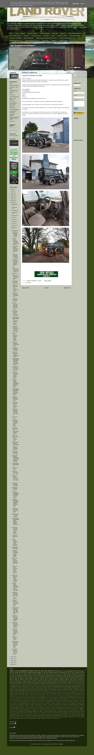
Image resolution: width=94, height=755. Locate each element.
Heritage (59, 689)
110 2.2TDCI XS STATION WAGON (73, 694)
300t (83, 696)
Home (11, 33)
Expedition (18, 680)
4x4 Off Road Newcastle (42, 697)
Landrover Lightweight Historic (58, 707)
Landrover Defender (13, 127)
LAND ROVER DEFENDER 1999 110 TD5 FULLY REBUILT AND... (15, 391)
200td (77, 696)
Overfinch (36, 712)
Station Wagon (37, 672)
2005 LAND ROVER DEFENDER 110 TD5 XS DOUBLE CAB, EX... (15, 458)
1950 (81, 678)
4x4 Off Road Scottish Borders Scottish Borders (56, 697)
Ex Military (76, 672)
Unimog (51, 694)
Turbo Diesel (43, 716)
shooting (53, 718)
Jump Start (55, 705)
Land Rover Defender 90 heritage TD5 (15, 295)
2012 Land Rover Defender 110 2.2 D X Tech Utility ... (15, 478)
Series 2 (82, 671)
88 (81, 672)
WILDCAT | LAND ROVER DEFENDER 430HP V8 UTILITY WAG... (15, 383)
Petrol (44, 675)
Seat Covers (23, 715)
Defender (19, 683)
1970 (16, 678)
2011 (30, 686)
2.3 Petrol (63, 690)
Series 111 (14, 676)
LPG (60, 682)
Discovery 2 (58, 703)
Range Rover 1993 (28, 714)
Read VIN (44, 714)
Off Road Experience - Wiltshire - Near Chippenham (34, 711)
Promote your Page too (14, 130)
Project (12, 685)
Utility (58, 716)
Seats (19, 694)
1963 (13, 675)
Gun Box (15, 705)
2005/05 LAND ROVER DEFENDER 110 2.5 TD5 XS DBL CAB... (15, 587)
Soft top (59, 675)
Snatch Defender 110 (34, 694)
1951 (27, 685)
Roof (70, 714)
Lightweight (70, 671)
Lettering (81, 707)
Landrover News (68, 707)
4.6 (11, 697)
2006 (42, 685)
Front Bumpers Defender (58, 686)
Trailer (38, 716)
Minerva (65, 682)
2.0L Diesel (32, 696)
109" (17, 672)
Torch (30, 716)
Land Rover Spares (72, 680)
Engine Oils (63, 33)
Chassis (50, 686)
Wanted (62, 716)
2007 (51, 679)
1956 (20, 676)
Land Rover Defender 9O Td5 (14, 300)
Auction (78, 674)
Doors (83, 703)
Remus (12, 694)
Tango (13, 716)
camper (73, 676)
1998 (66, 679)
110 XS (15, 682)
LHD (66, 686)
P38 (17, 690)
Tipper (70, 682)
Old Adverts (30, 712)
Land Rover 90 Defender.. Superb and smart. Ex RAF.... (15, 276)
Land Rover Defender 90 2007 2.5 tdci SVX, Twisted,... (15, 625)
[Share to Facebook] (49, 280)
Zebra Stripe (81, 716)
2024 (12, 191)
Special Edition (40, 715)
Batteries (60, 700)
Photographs (65, 712)
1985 (41, 678)
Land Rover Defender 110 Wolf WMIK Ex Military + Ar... (14, 262)
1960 (16, 679)
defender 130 (64, 678)
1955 (11, 679)
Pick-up (57, 674)
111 (20, 696)
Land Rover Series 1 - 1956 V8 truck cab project (15, 651)
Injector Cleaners (38, 705)
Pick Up (70, 687)
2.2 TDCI (15, 689)
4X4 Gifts (25, 687)
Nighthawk (81, 708)
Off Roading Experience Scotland (21, 712)
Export (24, 683)
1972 (45, 672)
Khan (65, 705)
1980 (69, 675)
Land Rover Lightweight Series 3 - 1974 (15, 510)
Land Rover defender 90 (14, 536)
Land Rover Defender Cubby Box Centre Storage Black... (15, 375)
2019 (12, 200)
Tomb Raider (52, 678)
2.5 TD (67, 690)
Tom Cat (21, 716)
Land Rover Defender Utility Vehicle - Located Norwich (14, 578)
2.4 (50, 696)
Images (32, 705)
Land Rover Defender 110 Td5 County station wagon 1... (15, 530)
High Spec (27, 705)
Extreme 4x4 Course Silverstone (54, 704)
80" (19, 674)
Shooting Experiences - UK (16, 40)
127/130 (26, 696)
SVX (16, 694)
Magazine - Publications (74, 689)
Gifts (43, 676)
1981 (57, 676)
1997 (31, 679)
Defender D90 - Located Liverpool (15, 515)
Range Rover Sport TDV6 (71, 693)
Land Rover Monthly (45, 683)
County (69, 672)
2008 (56, 679)
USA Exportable (14, 686)
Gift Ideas (19, 675)
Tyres (55, 716)
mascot (63, 694)
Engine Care (27, 704)
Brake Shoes (76, 700)
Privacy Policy (45, 40)
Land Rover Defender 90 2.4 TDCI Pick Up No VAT (15, 313)
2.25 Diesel (25, 686)
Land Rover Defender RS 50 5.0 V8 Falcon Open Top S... (15, 411)
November (14, 207)
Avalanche (56, 700)
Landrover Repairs (22, 693)
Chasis (14, 683)
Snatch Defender (25, 694)
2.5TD (71, 690)
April (13, 223)
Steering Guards (48, 715)
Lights (11, 708)
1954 (75, 682)
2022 (12, 194)
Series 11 (79, 685)
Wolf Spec (17, 685)
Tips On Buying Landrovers (75, 33)
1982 (62, 676)
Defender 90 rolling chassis (15, 638)
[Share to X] (47, 280)
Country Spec (38, 687)
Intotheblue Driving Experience (33, 683)
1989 (21, 679)
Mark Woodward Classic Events (44, 708)
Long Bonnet (22, 708)
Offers (50, 693)
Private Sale (21, 690)
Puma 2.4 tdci (28, 690)
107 (64, 683)
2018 (12, 202)
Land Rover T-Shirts (62, 35)
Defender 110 (52, 672)
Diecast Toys (48, 703)
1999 (67, 676)
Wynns (59, 694)
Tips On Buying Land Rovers (13, 103)
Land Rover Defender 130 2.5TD (15, 452)
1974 (62, 674)
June (13, 219)
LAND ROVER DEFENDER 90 (15, 464)
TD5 (15, 674)
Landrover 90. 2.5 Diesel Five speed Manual (15, 368)
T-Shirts (64, 715)
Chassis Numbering (44, 33)
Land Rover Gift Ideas (75, 35)
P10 (39, 712)
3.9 (41, 689)
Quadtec (78, 712)
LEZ (68, 705)
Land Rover (12, 723)
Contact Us (54, 40)
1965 (65, 675)
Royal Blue (75, 714)
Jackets (44, 705)
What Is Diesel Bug (14, 85)
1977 (52, 676)
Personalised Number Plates (57, 712)
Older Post (67, 288)
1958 (29, 674)
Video (14, 687)
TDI (47, 694)
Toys (61, 683)
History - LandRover (20, 33)
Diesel (54, 703)
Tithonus (17, 716)
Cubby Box (76, 701)
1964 (36, 678)
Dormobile (12, 704)
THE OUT (73, 715)
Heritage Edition (21, 705)
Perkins (48, 712)
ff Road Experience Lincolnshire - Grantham (37, 718)
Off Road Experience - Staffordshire (17, 711)
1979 (52, 674)
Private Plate (54, 693)
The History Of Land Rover (13, 112)
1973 (39, 675)
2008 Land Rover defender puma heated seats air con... (14, 570)
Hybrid (16, 693)
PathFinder (44, 712)
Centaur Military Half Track (25, 701)
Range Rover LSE (37, 714)
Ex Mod (26, 676)
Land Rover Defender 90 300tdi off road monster (14, 234)
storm (58, 718)
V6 (42, 690)
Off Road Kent (77, 711)
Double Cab (40, 674)
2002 (54, 680)
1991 (39, 680)
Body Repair (66, 700)
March (14, 225)
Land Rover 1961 (14, 468)
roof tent (49, 718)
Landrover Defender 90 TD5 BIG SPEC (15, 344)
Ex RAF (60, 687)
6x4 (81, 690)
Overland (13, 690)
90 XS (53, 685)
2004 (38, 685)
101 (10, 682)
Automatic (45, 686)
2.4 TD (53, 696)
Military (32, 693)
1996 (29, 282)
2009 (36, 689)
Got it (82, 3)
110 (26, 282)
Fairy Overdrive (65, 704)
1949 (20, 682)
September (14, 212)
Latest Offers (65, 689)
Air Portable (27, 700)
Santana (17, 715)
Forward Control (62, 680)
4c (13, 697)
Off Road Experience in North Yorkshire (66, 711)
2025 (12, 189)
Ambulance (81, 675)
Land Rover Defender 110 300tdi (15, 484)
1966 (34, 674)
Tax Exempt (62, 672)
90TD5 (80, 679)
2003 (71, 679)
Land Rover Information (29, 707)
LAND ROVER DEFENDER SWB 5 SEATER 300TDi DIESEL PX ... (15, 522)
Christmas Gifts (42, 682)
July (13, 217)
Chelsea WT (34, 701)
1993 (44, 680)
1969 (47, 674)
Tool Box (26, 716)
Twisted (38, 690)
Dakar (38, 703)
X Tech (76, 716)
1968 (67, 674)
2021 (12, 196)
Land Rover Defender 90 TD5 (14, 488)
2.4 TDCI (74, 683)
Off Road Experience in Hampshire (51, 711)
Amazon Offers (31, 687)
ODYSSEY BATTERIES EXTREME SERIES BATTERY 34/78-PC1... (15, 503)
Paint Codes (55, 33)
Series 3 (12, 671)
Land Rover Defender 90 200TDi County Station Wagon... (15, 553)
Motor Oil (57, 708)
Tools (81, 687)
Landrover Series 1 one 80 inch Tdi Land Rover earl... (15, 603)
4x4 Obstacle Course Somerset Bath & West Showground (26, 697)
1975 (76, 678)
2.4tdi (20, 687)
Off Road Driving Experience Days (67, 38)
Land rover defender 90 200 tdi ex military (15, 256)
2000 (82, 682)
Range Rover (52, 675)
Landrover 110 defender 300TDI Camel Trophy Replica (14, 337)
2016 (12, 658)
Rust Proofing (80, 714)
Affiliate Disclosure (63, 40)
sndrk (51, 744)
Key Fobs (60, 705)
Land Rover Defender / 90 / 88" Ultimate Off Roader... (15, 354)
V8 (12, 672)
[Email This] (45, 280)
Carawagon (53, 689)
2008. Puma (30, 689)
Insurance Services (36, 35)
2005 (66, 696)
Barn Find (34, 682)
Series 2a (36, 671)
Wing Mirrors (71, 716)
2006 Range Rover (23, 689)
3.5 (40, 686)
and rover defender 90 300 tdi (15, 718)
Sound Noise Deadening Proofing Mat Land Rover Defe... (15, 644)
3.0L (80, 696)
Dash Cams (43, 703)
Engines (32, 704)
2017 (12, 656)
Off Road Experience (76, 686)
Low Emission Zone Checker (31, 708)
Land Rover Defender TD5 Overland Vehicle (14, 405)
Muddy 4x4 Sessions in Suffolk (66, 708)
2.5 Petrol (61, 696)
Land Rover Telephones (39, 707)
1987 (24, 682)
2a (38, 689)
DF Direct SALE (15, 703)
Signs (34, 690)
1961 (46, 679)
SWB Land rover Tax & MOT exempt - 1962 (15, 438)
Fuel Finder (46, 35)
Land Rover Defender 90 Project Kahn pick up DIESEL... (15, 595)
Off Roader (53, 683)
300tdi (78, 690)
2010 (11, 683)
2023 (12, 193)
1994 (26, 679)
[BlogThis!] (46, 280)
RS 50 (23, 714)
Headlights (11, 693)
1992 (35, 685)
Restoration (76, 687)
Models (52, 708)
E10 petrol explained (19, 704)
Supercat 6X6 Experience (56, 715)
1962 (24, 674)
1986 (61, 679)
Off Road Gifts (44, 693)
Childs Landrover (41, 701)
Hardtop (25, 680)
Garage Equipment (72, 704)
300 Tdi (23, 672)
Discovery (51, 687)
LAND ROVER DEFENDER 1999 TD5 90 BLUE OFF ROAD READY (15, 361)
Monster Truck (38, 693)
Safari (29, 675)
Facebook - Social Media (15, 38)
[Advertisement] (48, 267)
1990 (20, 686)
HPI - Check (12, 101)
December (14, 204)
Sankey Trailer (12, 715)
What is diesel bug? (28, 38)
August (14, 215)
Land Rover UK (48, 707)
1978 (35, 680)
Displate (79, 703)
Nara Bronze (75, 708)
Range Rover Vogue (80, 693)
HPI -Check (26, 35)
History (53, 35)
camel (23, 718)
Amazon (11, 680)
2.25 (47, 696)
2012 (46, 685)
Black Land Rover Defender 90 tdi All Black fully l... (15, 561)
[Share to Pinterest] (50, 280)
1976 (21, 678)
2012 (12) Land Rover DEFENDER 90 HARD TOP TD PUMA (15, 494)
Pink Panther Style (72, 712)
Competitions (58, 701)
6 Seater (45, 689)
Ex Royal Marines (39, 704)
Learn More (75, 3)
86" (75, 679)
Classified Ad (47, 701)
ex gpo (26, 718)
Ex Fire (55, 687)
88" (53, 671)
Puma (57, 683)
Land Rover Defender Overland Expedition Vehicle (15, 618)
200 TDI (37, 676)
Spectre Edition (42, 694)
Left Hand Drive (76, 707)
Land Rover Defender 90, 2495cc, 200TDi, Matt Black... (15, 422)
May (13, 221)
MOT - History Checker (15, 35)
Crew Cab (45, 687)
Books (71, 700)
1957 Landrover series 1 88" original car (15, 269)
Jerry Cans (49, 705)
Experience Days (13, 90)
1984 (78, 676)
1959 (71, 678)
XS (58, 678)
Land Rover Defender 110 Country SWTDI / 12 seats (15, 288)
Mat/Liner (82, 689)
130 (41, 679)
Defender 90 (24, 671)
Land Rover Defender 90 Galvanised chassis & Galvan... (15, 430)
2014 (12, 662)
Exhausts (45, 704)
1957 (32, 676)
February (14, 227)
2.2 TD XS (37, 696)
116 (23, 696)
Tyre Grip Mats (49, 716)
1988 (28, 682)
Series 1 (61, 671)
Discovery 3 (64, 703)
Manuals (28, 693)
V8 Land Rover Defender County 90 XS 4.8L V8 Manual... (15, 241)
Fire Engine (79, 683)
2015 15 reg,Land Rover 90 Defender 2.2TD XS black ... (15, 305)
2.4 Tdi (57, 696)
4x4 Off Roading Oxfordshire (72, 697)
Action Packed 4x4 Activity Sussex (17, 700)
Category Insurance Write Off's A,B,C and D (46, 38)
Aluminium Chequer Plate (35, 700)
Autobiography (50, 700)
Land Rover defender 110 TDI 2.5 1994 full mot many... (15, 329)
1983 (72, 674)
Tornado (34, 716)
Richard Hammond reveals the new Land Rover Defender (57, 714)
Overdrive (65, 687)
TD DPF (68, 715)
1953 (31, 685)
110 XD (54, 690)
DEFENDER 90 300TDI (15, 548)
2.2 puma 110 (42, 696)
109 (76, 671)
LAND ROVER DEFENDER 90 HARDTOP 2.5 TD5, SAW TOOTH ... (15, 321)
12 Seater (23, 685)
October (14, 210)
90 (45, 678)
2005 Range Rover (71, 696)
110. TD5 (68, 683)
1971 (11, 674)
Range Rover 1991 (61, 693)
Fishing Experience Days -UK (32, 40)
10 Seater (50, 690)
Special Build (34, 715)
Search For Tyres (14, 417)
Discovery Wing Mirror (72, 703)
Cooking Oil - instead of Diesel (67, 701)
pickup (45, 690)
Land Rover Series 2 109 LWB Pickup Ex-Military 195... (15, 632)
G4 (83, 683)
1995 (49, 680)
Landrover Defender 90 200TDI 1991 (15, 398)
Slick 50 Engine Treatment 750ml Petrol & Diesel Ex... (15, 542)
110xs (59, 690)
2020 (12, 198)
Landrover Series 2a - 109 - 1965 (15, 472)
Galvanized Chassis (52, 682)
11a (30, 680)
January (14, 230)
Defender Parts (59, 685)
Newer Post (25, 288)
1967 (35, 675)
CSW (14, 701)
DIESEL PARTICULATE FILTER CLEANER (27, 703)
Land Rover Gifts (72, 685)
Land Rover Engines (32, 33)
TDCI (83, 685)
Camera (18, 701)
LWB (25, 675)
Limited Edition (15, 708)
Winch (55, 694)
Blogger (61, 744)
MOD (69, 686)
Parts (81, 680)
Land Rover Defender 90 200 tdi (15, 349)
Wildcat (66, 716)
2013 (12, 664)
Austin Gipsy (43, 700)
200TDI (75, 675)
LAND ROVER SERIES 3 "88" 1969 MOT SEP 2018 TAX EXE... (15, 610)
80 (49, 689)
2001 (36, 679)
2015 (12, 660)
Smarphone (29, 715)
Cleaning (53, 701)
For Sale (65, 685)
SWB (29, 672)
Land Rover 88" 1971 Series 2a (15, 282)
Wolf (48, 676)
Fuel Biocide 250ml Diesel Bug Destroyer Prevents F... (15, 249)
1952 (83, 674)
